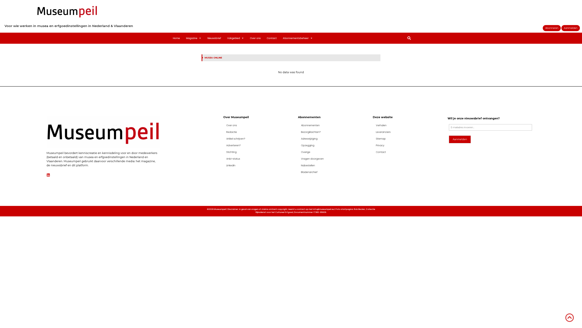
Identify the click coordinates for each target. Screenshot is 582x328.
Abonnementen (310, 125)
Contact (272, 38)
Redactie (231, 132)
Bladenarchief (309, 172)
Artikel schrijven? (235, 138)
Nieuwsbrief (214, 38)
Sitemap (381, 138)
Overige (305, 152)
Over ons (255, 38)
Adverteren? (233, 145)
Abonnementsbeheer (296, 38)
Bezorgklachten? (311, 132)
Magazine (191, 38)
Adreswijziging (309, 138)
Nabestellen (308, 165)
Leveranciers (383, 132)
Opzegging (307, 145)
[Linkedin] (48, 175)
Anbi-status (233, 159)
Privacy (380, 145)
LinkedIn (230, 165)
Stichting (231, 152)
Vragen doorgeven (312, 159)
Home (176, 38)
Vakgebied (233, 38)
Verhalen (381, 125)
